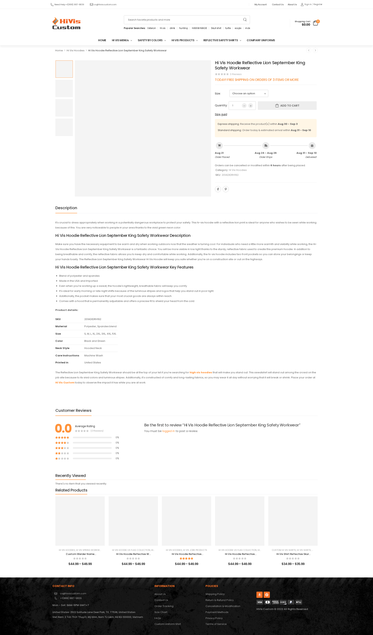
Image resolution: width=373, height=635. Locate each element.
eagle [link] (238, 28)
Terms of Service (216, 624)
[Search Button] (245, 20)
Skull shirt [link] (216, 28)
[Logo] (66, 23)
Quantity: (221, 105)
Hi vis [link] (163, 28)
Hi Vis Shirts (304, 550)
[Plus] (250, 105)
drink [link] (172, 28)
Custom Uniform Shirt (167, 624)
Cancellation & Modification (223, 606)
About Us (292, 4)
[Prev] (308, 50)
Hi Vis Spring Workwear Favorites (95, 550)
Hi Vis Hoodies (76, 50)
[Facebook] (218, 189)
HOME (102, 40)
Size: (218, 93)
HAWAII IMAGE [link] (199, 28)
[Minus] (244, 105)
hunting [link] (183, 28)
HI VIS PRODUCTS (183, 40)
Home (59, 50)
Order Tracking (163, 606)
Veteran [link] (151, 28)
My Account (260, 4)
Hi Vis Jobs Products (195, 550)
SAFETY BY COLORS (150, 40)
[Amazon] (259, 595)
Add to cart (289, 106)
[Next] (315, 50)
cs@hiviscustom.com (105, 4)
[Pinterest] (226, 189)
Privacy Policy (214, 618)
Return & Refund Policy (220, 600)
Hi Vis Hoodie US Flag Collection (131, 550)
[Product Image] (143, 128)
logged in (168, 431)
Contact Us (278, 4)
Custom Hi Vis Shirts (284, 550)
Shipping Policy (215, 594)
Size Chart (160, 612)
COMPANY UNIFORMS (261, 40)
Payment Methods (217, 612)
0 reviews (236, 74)
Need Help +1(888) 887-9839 (69, 4)
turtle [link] (228, 28)
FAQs (157, 618)
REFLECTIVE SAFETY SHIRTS (220, 40)
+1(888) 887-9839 (71, 598)
